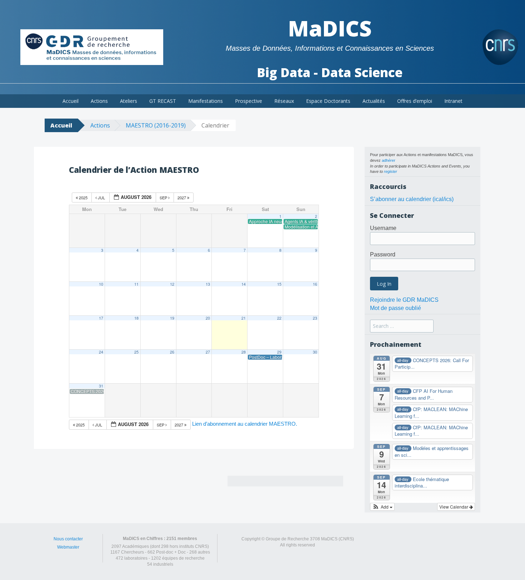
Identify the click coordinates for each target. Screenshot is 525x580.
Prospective (248, 101)
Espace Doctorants (328, 101)
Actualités (373, 101)
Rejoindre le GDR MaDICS (404, 300)
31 (101, 386)
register (390, 171)
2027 (182, 197)
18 (136, 318)
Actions (99, 101)
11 (136, 284)
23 (315, 318)
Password (382, 254)
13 (208, 284)
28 (243, 352)
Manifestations (205, 101)
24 (101, 352)
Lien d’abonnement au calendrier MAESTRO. (244, 424)
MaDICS (330, 28)
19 (172, 318)
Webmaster (68, 547)
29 (279, 352)
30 (315, 352)
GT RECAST (162, 101)
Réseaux (284, 101)
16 (315, 284)
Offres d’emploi (414, 101)
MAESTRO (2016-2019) (156, 125)
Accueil (70, 101)
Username (383, 228)
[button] (382, 506)
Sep (164, 197)
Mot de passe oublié (395, 308)
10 (101, 284)
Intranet (453, 101)
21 (243, 318)
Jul (101, 197)
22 (279, 318)
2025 (83, 197)
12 (172, 284)
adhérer (388, 160)
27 (208, 352)
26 (172, 352)
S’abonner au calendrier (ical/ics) (412, 199)
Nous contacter (68, 538)
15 (279, 284)
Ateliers (128, 101)
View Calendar (454, 507)
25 (136, 352)
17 (101, 318)
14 (243, 284)
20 (208, 318)
